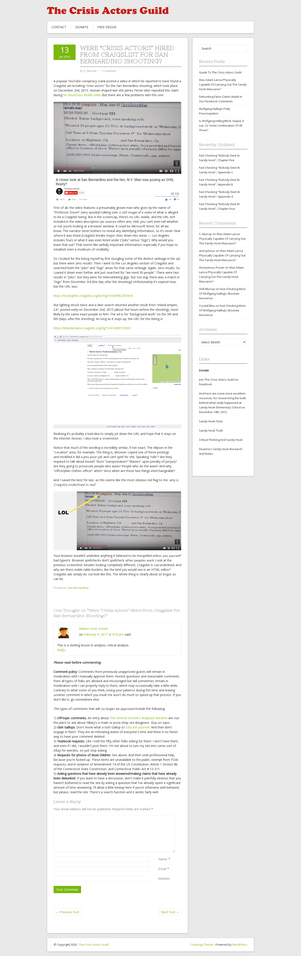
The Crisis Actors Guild (94, 945)
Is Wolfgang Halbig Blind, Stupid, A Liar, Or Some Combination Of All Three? (221, 125)
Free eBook (106, 27)
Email (162, 869)
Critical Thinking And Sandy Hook (221, 440)
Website (164, 878)
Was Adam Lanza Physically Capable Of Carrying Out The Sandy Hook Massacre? (223, 84)
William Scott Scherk (93, 629)
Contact (59, 27)
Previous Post (67, 912)
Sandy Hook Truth (211, 430)
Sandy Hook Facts (211, 421)
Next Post (170, 912)
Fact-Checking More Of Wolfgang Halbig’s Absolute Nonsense (222, 293)
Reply (61, 650)
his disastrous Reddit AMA (81, 95)
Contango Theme (201, 945)
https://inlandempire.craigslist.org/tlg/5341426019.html (92, 328)
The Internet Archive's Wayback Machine (138, 718)
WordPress (239, 945)
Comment (159, 818)
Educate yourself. (138, 727)
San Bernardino (78, 588)
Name (162, 859)
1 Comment (108, 71)
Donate (81, 27)
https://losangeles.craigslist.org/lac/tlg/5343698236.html (93, 296)
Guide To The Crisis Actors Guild (220, 72)
